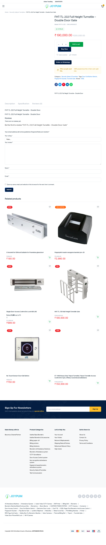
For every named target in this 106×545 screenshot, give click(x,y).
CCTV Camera (73, 506)
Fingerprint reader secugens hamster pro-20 (69, 252)
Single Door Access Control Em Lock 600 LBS (21, 311)
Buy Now (64, 49)
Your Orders (58, 437)
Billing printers (34, 443)
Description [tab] (10, 104)
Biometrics (34, 506)
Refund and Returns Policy (62, 446)
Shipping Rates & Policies (62, 443)
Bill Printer (57, 504)
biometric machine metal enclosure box (17, 506)
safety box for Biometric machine (30, 513)
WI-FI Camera (29, 515)
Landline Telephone (37, 511)
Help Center (58, 449)
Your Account (59, 435)
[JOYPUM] (53, 6)
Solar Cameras (47, 513)
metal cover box (59, 511)
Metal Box (48, 511)
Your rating (8, 136)
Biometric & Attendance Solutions (40, 449)
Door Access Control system (38, 457)
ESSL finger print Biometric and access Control (75, 508)
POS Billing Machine (72, 511)
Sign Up (95, 409)
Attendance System (27, 504)
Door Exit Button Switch (89, 76)
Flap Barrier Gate (24, 511)
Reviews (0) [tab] (37, 104)
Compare (74, 54)
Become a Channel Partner (13, 435)
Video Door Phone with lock (14, 515)
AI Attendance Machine (12, 504)
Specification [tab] (23, 104)
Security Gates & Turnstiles (17, 12)
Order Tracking (48, 1)
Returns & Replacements (62, 440)
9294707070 (58, 1)
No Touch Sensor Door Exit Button (17, 376)
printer (82, 511)
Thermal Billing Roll (60, 513)
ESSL (82, 78)
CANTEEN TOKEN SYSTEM (58, 506)
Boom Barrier (44, 506)
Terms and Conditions (86, 443)
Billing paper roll (34, 440)
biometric (74, 504)
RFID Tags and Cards (11, 513)
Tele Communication (36, 473)
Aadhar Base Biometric (37, 435)
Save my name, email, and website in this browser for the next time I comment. (30, 184)
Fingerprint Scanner (60, 78)
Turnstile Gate (71, 78)
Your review (9, 142)
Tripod (70, 513)
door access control (11, 508)
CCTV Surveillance (35, 454)
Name (7, 168)
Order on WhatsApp (63, 62)
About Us (82, 435)
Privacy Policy (83, 440)
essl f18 (55, 508)
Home (6, 12)
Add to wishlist (63, 55)
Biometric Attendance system (39, 452)
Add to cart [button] (49, 257)
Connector (83, 506)
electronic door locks (44, 508)
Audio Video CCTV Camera (44, 504)
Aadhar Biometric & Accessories (39, 437)
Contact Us (82, 437)
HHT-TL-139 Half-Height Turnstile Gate (67, 311)
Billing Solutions (34, 446)
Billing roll (66, 504)
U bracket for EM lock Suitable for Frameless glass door (25, 252)
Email (7, 176)
